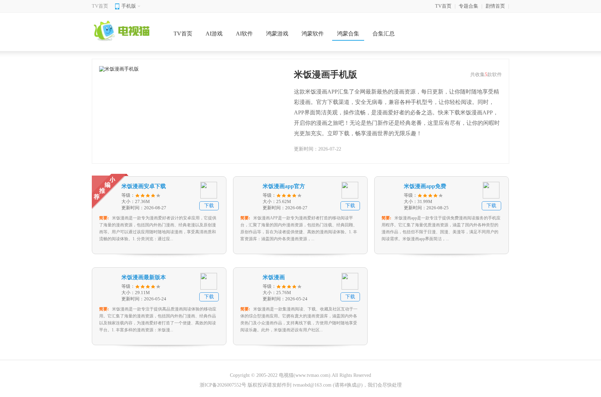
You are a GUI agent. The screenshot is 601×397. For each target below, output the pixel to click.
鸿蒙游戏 (277, 34)
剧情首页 (495, 6)
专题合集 (468, 6)
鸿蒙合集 (348, 34)
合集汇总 (383, 34)
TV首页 (100, 6)
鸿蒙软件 (313, 34)
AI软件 (244, 34)
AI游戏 (214, 34)
